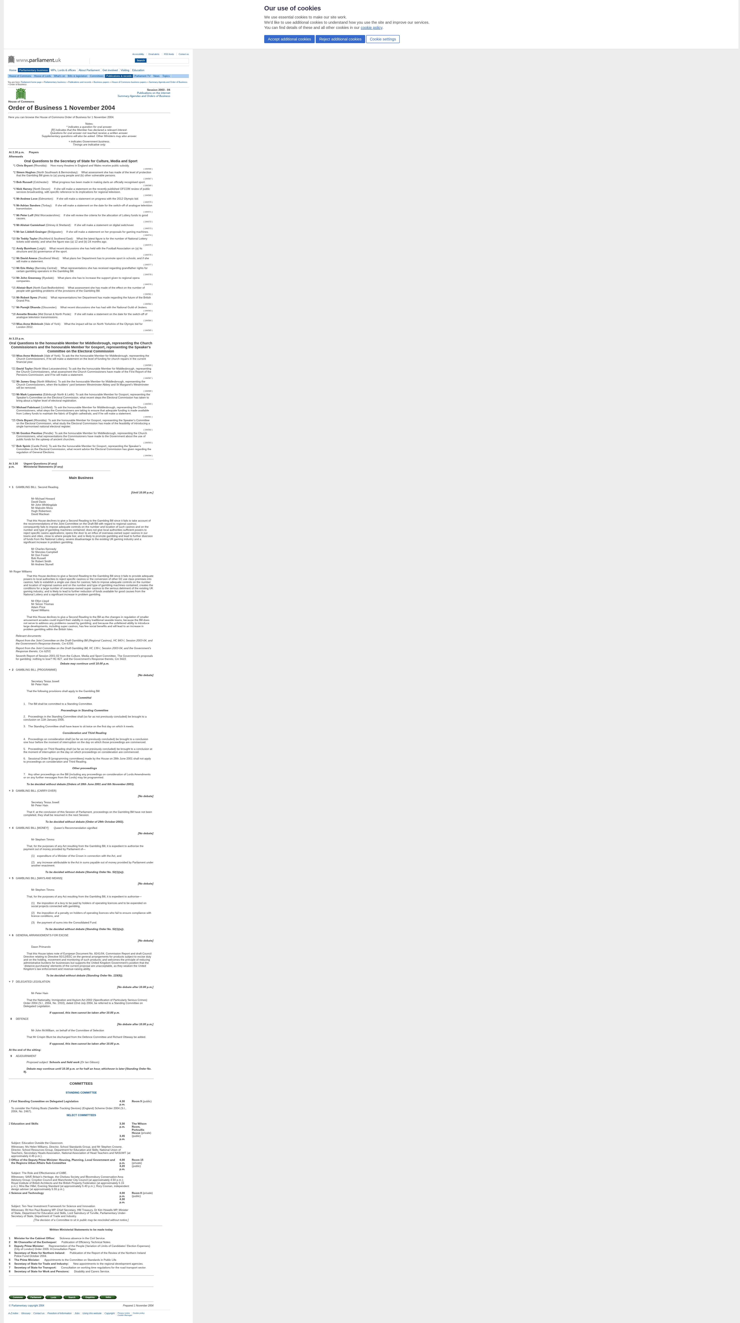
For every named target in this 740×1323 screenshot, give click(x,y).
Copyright (109, 1313)
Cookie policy (139, 1313)
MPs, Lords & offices (63, 70)
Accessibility (138, 54)
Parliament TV (143, 76)
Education (138, 70)
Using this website (92, 1313)
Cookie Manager (125, 1315)
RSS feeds (169, 54)
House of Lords (42, 76)
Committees (96, 76)
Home (12, 70)
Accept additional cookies (289, 39)
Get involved (110, 70)
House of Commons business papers (129, 82)
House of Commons (20, 76)
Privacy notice (124, 1313)
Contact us (184, 54)
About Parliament (89, 70)
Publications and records (79, 82)
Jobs (77, 1313)
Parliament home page (31, 82)
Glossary (25, 1313)
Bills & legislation (77, 76)
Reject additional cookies (340, 39)
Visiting (125, 70)
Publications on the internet (153, 92)
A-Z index (13, 1313)
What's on (59, 76)
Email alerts (154, 54)
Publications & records (119, 76)
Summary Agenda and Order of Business (168, 82)
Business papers (101, 82)
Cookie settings (383, 39)
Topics (166, 76)
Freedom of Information (59, 1313)
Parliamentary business (33, 70)
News (156, 76)
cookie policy (371, 27)
